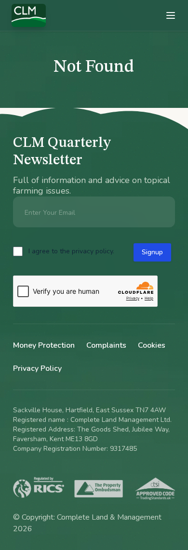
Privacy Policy (37, 368)
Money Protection (44, 345)
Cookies (151, 345)
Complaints (106, 345)
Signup (152, 252)
